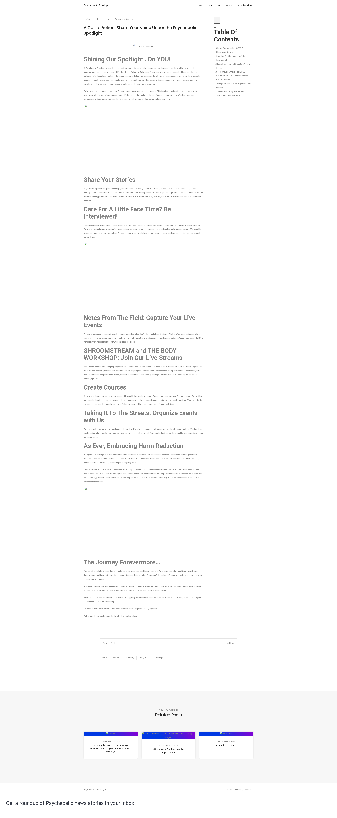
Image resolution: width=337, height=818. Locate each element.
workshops (159, 658)
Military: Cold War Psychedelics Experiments (168, 751)
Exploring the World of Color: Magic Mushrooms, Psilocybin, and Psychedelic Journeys (110, 748)
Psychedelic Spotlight (97, 5)
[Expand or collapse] (215, 27)
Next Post (230, 643)
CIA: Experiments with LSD (226, 745)
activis (104, 658)
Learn (210, 5)
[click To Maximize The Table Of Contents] (217, 20)
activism (116, 658)
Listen (200, 5)
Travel (229, 5)
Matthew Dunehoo (125, 19)
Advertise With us (245, 5)
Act (219, 5)
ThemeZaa (248, 789)
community (130, 658)
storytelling (144, 658)
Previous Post (109, 643)
